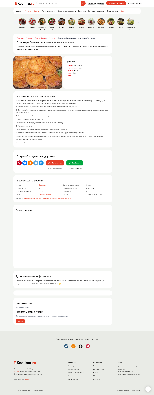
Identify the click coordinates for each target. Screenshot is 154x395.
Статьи (95, 372)
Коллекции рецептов (96, 11)
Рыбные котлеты (64, 198)
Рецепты (28, 11)
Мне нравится (57, 163)
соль (69, 75)
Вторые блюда (29, 198)
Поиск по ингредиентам (96, 3)
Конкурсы (82, 11)
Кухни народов (112, 11)
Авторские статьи (48, 11)
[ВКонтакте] (24, 162)
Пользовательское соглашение (129, 374)
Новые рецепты (73, 369)
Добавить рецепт (116, 3)
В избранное (76, 163)
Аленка (27, 379)
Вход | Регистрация (135, 3)
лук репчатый (72, 68)
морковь (71, 70)
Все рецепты (72, 366)
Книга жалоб (136, 390)
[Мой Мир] (41, 162)
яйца (69, 73)
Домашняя (42, 185)
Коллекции (72, 376)
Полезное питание (99, 366)
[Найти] (83, 3)
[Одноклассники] (30, 162)
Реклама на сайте (123, 390)
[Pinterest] (19, 162)
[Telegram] (35, 162)
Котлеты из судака (50, 198)
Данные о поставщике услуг (128, 366)
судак (70, 65)
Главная (19, 11)
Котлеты (39, 198)
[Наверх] (148, 389)
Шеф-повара (97, 376)
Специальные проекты (67, 11)
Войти (20, 321)
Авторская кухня (99, 369)
